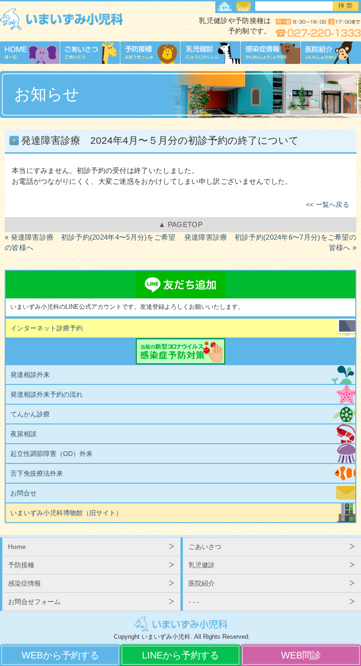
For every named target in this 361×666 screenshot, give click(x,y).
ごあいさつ (204, 546)
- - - (193, 601)
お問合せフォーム (243, 7)
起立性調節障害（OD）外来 (51, 453)
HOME (224, 7)
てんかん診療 (30, 414)
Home (17, 546)
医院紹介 (201, 583)
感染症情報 (24, 583)
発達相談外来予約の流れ (46, 394)
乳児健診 (201, 565)
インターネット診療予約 (46, 328)
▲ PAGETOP (180, 224)
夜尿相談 (23, 434)
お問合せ (23, 493)
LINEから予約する (180, 655)
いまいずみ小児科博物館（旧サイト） (66, 513)
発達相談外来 (30, 374)
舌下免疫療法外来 (36, 473)
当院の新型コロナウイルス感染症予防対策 (180, 351)
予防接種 (21, 565)
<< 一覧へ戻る (327, 204)
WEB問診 (301, 655)
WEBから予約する (60, 655)
